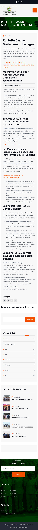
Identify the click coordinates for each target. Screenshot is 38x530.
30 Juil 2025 (16, 415)
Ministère (7, 370)
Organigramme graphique (9, 493)
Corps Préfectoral (9, 344)
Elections (7, 360)
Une (6, 375)
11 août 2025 (8, 36)
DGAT (17, 525)
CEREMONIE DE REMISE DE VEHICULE (22, 399)
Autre (6, 339)
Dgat (6, 349)
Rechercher (30, 319)
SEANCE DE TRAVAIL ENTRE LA (20, 418)
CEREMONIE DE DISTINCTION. (20, 409)
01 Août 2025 (16, 406)
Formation (7, 365)
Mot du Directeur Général (9, 490)
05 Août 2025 (16, 397)
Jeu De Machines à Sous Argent (11, 177)
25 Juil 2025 (16, 424)
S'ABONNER (17, 474)
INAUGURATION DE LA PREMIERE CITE (22, 427)
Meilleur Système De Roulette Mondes (13, 175)
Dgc (6, 354)
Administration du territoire (10, 496)
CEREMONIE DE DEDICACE (19, 436)
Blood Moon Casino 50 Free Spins (11, 145)
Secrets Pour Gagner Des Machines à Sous (14, 62)
